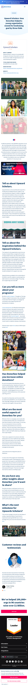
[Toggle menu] (24, 7)
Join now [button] (14, 611)
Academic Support (10, 296)
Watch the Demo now (15, 2)
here (14, 325)
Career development (7, 307)
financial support (15, 316)
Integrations (4, 650)
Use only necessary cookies (14, 681)
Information (4, 643)
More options (4, 684)
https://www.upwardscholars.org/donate (12, 68)
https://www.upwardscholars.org (10, 73)
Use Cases (4, 647)
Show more (22, 674)
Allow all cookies (14, 677)
